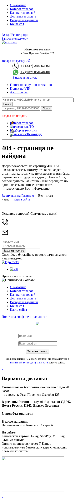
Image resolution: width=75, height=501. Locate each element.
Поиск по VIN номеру (26, 134)
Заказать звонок (24, 77)
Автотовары (19, 92)
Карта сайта (22, 199)
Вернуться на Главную (18, 195)
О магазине (18, 5)
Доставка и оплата (23, 16)
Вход (5, 34)
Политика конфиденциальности (24, 316)
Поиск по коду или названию (31, 84)
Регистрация (20, 34)
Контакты (17, 24)
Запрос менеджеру (15, 38)
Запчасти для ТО (22, 126)
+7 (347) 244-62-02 (35, 66)
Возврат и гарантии (24, 20)
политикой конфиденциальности (29, 362)
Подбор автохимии (23, 130)
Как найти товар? (22, 12)
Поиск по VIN (20, 88)
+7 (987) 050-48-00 (35, 72)
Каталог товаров (22, 9)
